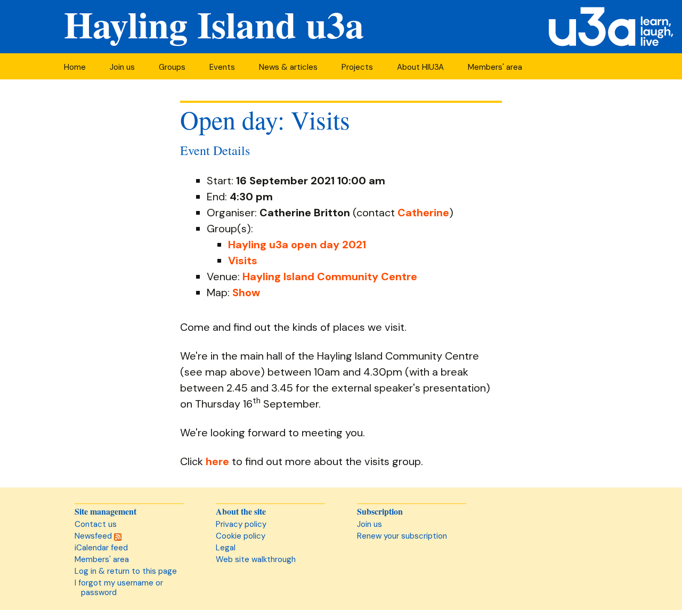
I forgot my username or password (119, 588)
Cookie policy (240, 536)
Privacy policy (241, 524)
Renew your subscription (402, 536)
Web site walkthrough (256, 559)
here (217, 461)
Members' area (495, 67)
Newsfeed (94, 536)
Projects (357, 67)
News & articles (288, 67)
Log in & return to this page (126, 571)
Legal (226, 547)
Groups (172, 67)
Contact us (96, 524)
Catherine (423, 212)
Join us (122, 67)
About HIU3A (420, 67)
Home (75, 67)
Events (222, 67)
